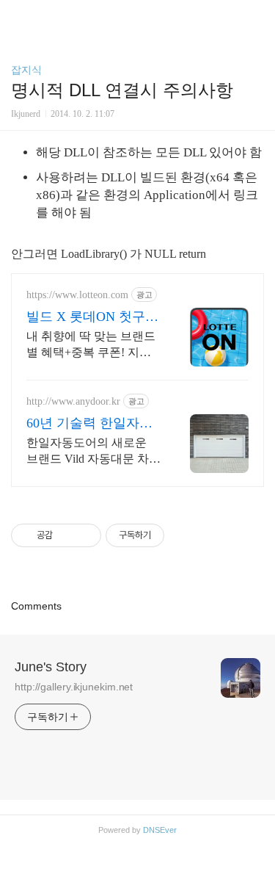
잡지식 (26, 70)
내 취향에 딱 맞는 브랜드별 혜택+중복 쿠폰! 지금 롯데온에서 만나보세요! (90, 345)
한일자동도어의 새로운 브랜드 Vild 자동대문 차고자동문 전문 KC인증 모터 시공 (93, 451)
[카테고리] (18, 16)
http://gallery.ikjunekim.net (74, 687)
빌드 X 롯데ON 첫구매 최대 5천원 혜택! (92, 317)
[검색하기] (256, 16)
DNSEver (160, 830)
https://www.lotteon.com (77, 294)
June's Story (51, 667)
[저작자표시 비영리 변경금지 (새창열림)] (184, 535)
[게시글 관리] (85, 535)
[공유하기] (66, 535)
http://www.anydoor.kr (73, 401)
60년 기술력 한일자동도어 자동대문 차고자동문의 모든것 (89, 424)
